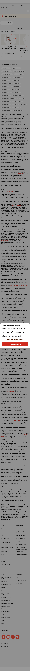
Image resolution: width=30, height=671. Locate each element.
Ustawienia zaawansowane (15, 339)
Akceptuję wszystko (15, 344)
